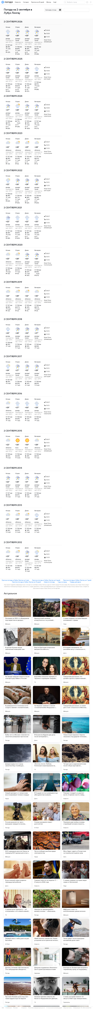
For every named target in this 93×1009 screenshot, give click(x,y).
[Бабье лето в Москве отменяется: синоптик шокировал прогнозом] (17, 728)
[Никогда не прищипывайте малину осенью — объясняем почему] (46, 903)
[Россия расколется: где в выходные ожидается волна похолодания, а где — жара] (17, 816)
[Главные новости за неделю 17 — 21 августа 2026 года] (46, 874)
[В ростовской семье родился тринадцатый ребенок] (17, 874)
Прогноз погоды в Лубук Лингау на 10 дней (26, 582)
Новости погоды (49, 582)
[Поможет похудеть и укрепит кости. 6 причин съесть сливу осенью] (75, 786)
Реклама (15, 1007)
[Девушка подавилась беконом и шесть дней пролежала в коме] (46, 961)
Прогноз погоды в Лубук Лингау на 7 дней (77, 580)
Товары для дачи (75, 582)
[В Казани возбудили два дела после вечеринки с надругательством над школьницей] (46, 728)
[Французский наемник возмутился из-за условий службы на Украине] (46, 612)
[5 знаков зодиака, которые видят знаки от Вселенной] (75, 874)
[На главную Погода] (8, 2)
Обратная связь (67, 1007)
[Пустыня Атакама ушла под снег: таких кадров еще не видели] (17, 990)
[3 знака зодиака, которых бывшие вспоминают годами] (75, 612)
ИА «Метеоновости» (86, 1007)
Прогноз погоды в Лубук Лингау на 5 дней (46, 580)
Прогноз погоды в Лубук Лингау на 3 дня (15, 580)
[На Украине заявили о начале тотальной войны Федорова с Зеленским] (46, 699)
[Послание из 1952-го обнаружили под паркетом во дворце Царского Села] (17, 612)
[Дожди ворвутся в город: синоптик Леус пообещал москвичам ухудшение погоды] (17, 757)
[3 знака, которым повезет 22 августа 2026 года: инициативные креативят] (75, 990)
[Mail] (2, 2)
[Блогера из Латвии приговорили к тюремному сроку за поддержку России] (75, 961)
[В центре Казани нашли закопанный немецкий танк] (17, 641)
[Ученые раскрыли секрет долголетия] (46, 816)
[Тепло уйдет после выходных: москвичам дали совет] (75, 932)
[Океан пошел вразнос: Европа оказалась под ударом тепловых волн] (75, 728)
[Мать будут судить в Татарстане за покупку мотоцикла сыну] (75, 845)
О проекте (24, 1007)
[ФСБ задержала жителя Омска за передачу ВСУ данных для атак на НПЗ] (17, 845)
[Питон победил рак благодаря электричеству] (46, 845)
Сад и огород (62, 582)
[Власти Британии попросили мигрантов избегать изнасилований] (46, 641)
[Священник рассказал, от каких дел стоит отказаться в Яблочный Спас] (75, 699)
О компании (9, 1007)
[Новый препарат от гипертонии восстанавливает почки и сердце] (17, 786)
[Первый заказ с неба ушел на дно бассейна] (17, 932)
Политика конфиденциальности (36, 1007)
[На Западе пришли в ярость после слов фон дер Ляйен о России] (17, 670)
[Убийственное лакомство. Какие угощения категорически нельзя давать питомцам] (46, 932)
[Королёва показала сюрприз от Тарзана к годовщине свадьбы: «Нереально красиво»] (46, 670)
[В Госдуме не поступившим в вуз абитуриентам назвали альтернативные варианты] (46, 786)
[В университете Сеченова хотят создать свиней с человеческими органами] (17, 699)
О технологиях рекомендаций (54, 1007)
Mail (3, 1007)
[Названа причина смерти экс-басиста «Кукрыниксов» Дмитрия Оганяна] (46, 990)
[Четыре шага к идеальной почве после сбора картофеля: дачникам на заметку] (75, 757)
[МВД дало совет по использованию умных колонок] (75, 903)
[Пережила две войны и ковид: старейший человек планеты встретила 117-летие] (75, 816)
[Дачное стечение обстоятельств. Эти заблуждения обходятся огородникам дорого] (17, 961)
